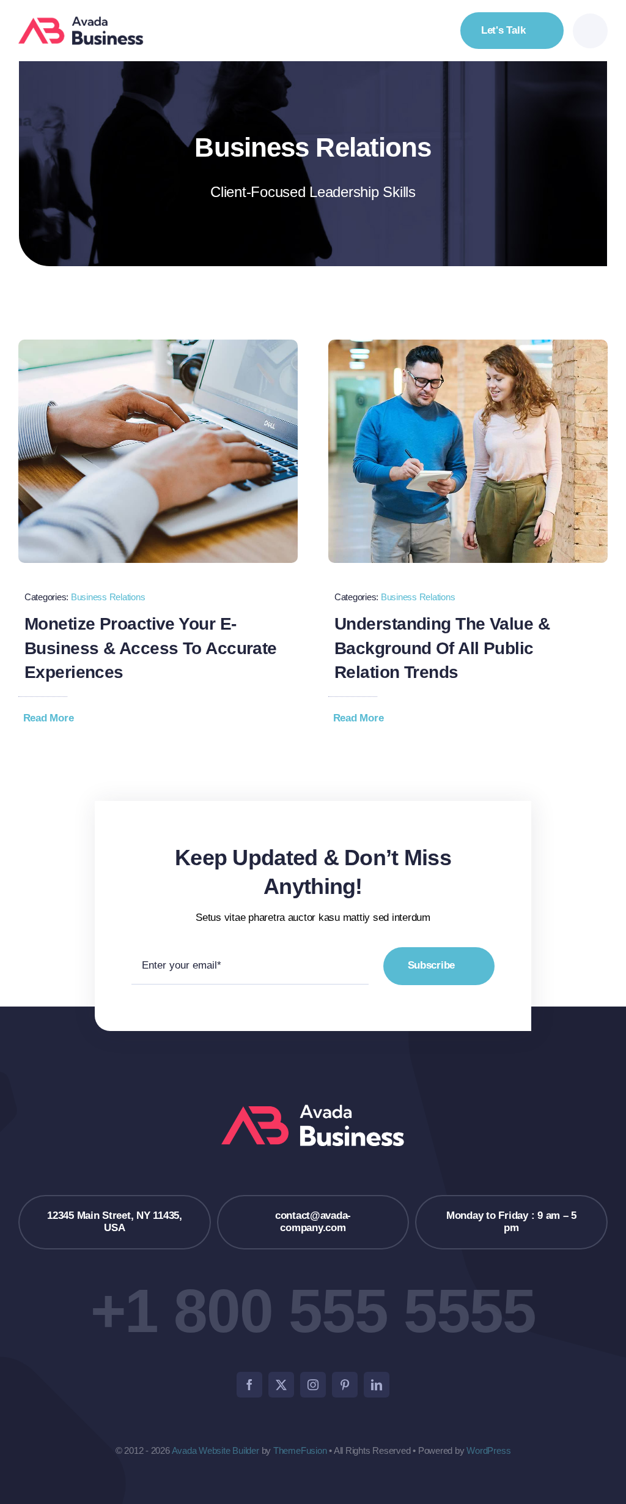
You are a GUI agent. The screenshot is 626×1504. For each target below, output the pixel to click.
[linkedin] (376, 1385)
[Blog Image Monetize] (158, 345)
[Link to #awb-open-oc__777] (590, 30)
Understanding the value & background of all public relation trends (442, 647)
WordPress (488, 1450)
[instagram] (313, 1385)
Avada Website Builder (215, 1450)
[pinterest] (345, 1385)
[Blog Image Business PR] (468, 345)
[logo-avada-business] (81, 22)
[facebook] (249, 1385)
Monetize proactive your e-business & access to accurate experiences (150, 647)
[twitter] (281, 1385)
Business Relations (108, 597)
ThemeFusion (300, 1450)
